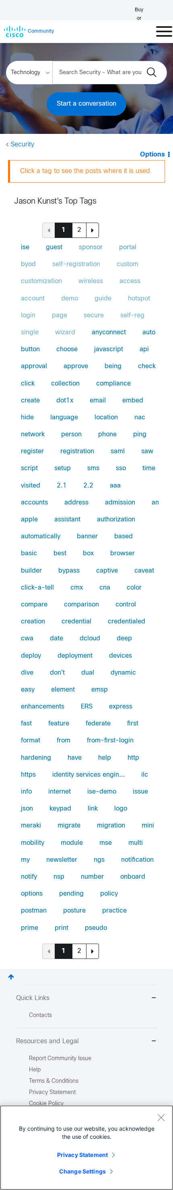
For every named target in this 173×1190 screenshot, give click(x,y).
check (147, 366)
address (76, 503)
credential (76, 622)
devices (120, 656)
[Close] (161, 1117)
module (72, 843)
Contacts (40, 1015)
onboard (132, 877)
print (61, 928)
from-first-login (110, 741)
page (59, 316)
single (30, 332)
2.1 (62, 486)
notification (137, 860)
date (56, 639)
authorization (116, 520)
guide (103, 299)
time (148, 468)
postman (34, 911)
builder (31, 571)
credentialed (126, 622)
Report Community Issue (60, 1058)
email (98, 401)
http (133, 758)
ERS (87, 707)
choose (67, 349)
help (104, 758)
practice (114, 911)
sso (121, 468)
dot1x (64, 401)
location (106, 418)
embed (132, 401)
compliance (113, 384)
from (63, 741)
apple (29, 520)
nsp (59, 877)
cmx (76, 588)
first (132, 724)
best (60, 553)
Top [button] (11, 976)
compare (34, 605)
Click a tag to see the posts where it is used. (86, 171)
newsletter (61, 860)
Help (35, 1070)
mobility (32, 843)
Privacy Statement (82, 1154)
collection (65, 384)
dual (87, 673)
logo (120, 809)
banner (87, 537)
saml (118, 451)
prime (29, 928)
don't (57, 673)
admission (120, 503)
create (30, 401)
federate (98, 724)
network (33, 434)
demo (69, 299)
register (32, 451)
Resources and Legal (47, 1041)
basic (29, 553)
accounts (34, 503)
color (134, 588)
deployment (75, 656)
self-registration (76, 264)
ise (25, 247)
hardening (36, 758)
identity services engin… (88, 775)
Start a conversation (86, 104)
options (32, 894)
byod (28, 264)
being (113, 366)
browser (122, 553)
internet (59, 792)
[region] (86, 1147)
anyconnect (109, 332)
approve (76, 366)
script (29, 468)
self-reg (132, 316)
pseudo (96, 928)
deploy (31, 656)
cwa (27, 639)
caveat (144, 571)
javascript (108, 349)
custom (127, 264)
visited (30, 486)
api (144, 349)
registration (77, 451)
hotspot (139, 299)
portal (127, 247)
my (25, 860)
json (27, 809)
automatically (40, 537)
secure (94, 316)
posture (74, 911)
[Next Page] (92, 230)
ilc (144, 775)
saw (147, 451)
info (26, 792)
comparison (81, 605)
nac (139, 418)
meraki (31, 826)
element (63, 690)
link (93, 809)
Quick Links (32, 998)
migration (111, 826)
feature (58, 724)
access (129, 281)
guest (54, 247)
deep (124, 639)
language (64, 418)
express (120, 707)
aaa (115, 486)
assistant (67, 520)
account (33, 299)
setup (62, 468)
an (155, 503)
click (28, 384)
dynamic (123, 673)
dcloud (90, 639)
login (28, 316)
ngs (99, 860)
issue (140, 792)
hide (27, 418)
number (92, 877)
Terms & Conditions (53, 1081)
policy (109, 894)
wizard (65, 332)
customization (41, 281)
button (30, 349)
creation (33, 622)
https (28, 775)
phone (107, 434)
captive (107, 571)
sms (93, 468)
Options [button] (152, 155)
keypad (60, 809)
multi (135, 843)
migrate (69, 826)
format (30, 741)
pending (71, 894)
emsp (99, 690)
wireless (90, 281)
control (125, 605)
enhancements (42, 707)
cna (104, 588)
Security (22, 145)
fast (26, 724)
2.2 (88, 486)
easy (28, 690)
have (75, 758)
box (88, 553)
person (71, 434)
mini (148, 826)
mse (105, 843)
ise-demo (101, 792)
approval (34, 366)
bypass (69, 571)
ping (139, 434)
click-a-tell (37, 588)
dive (27, 673)
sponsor (91, 247)
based (123, 537)
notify (29, 877)
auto (148, 332)
